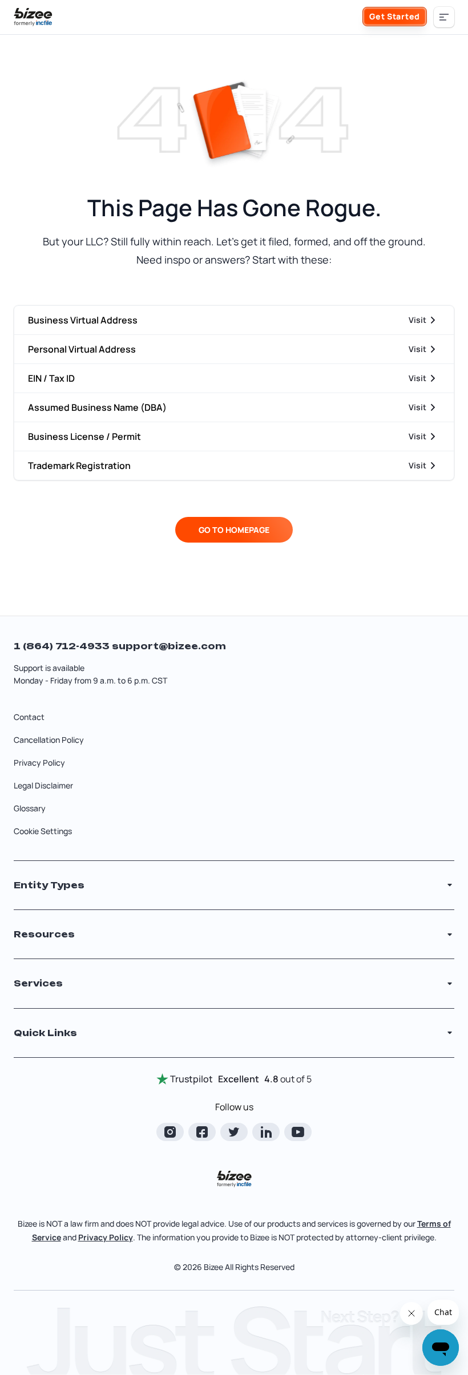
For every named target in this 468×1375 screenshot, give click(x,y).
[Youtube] (298, 1132)
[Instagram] (170, 1132)
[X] (234, 1132)
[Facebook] (202, 1132)
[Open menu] (444, 17)
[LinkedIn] (266, 1132)
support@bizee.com (169, 646)
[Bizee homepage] (33, 17)
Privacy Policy (39, 762)
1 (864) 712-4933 (63, 646)
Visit (417, 319)
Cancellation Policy (49, 739)
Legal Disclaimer (43, 785)
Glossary (30, 808)
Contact (29, 716)
